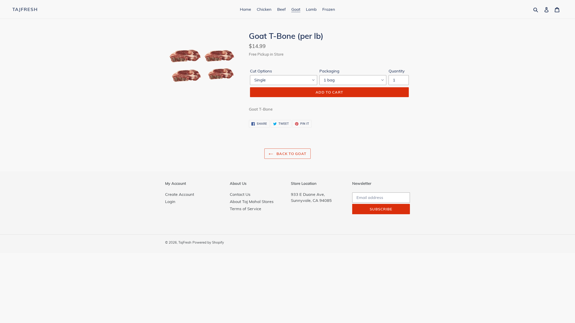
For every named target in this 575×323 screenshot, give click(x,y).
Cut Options (261, 71)
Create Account (179, 194)
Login (170, 201)
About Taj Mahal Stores (252, 201)
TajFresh (25, 9)
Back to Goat (291, 153)
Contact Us (240, 194)
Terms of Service (245, 208)
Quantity (397, 71)
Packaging (329, 71)
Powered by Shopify (208, 242)
